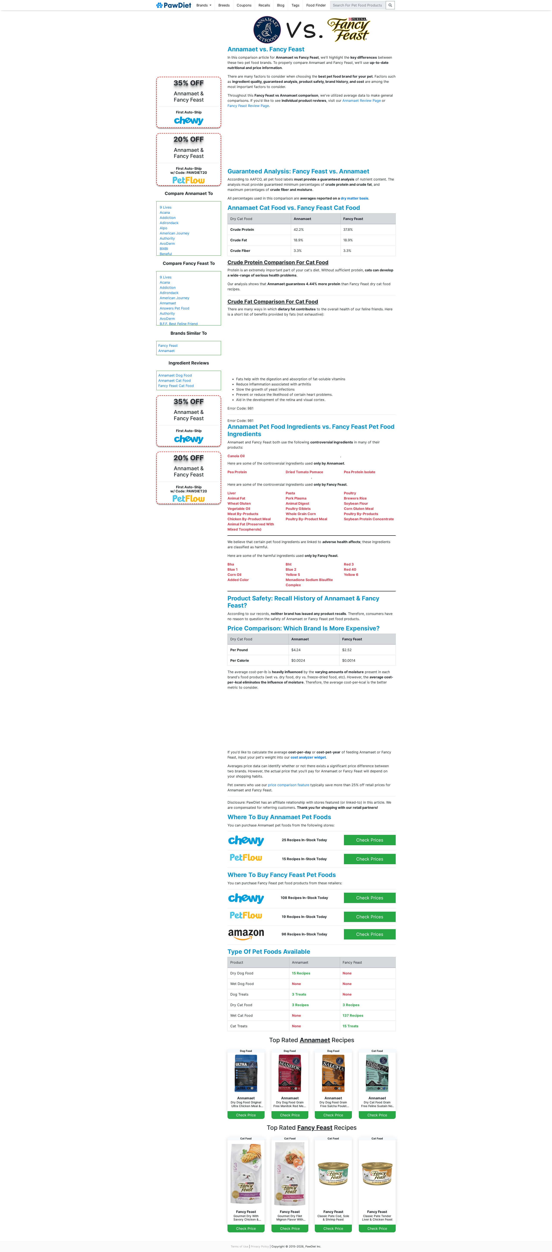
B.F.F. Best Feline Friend (179, 324)
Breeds (224, 5)
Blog (280, 5)
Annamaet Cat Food (174, 380)
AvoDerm (167, 243)
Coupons (244, 5)
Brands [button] (202, 5)
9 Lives (165, 207)
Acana (165, 212)
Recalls (264, 5)
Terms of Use (239, 1246)
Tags (295, 5)
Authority (167, 238)
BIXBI (164, 249)
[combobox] (358, 5)
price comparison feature (288, 785)
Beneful (166, 254)
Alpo (163, 228)
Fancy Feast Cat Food (176, 385)
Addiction (168, 217)
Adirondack (169, 223)
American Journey (174, 233)
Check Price (246, 1115)
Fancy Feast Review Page (248, 106)
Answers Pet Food (174, 308)
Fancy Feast (168, 345)
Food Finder (316, 5)
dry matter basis (354, 198)
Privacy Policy (260, 1246)
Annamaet (168, 303)
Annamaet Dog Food (175, 375)
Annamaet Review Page (361, 100)
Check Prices (369, 840)
